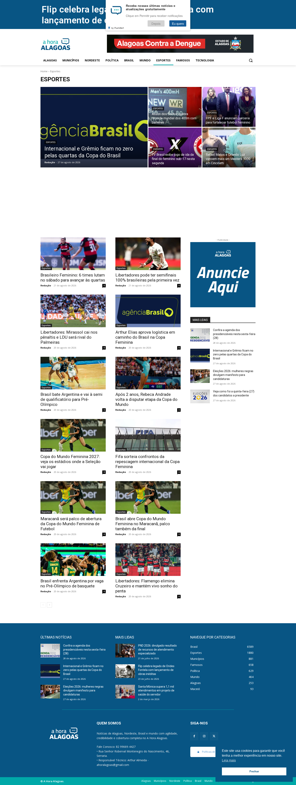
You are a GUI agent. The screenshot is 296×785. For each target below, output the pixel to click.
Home (44, 71)
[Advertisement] (148, 207)
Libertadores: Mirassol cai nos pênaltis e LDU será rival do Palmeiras (68, 337)
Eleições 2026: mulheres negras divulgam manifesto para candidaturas (233, 375)
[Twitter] (214, 736)
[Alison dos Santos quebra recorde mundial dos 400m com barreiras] (175, 107)
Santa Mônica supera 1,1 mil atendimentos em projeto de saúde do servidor (156, 690)
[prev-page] (43, 605)
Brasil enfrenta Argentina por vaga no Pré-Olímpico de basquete (71, 583)
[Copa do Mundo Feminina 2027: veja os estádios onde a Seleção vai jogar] (73, 435)
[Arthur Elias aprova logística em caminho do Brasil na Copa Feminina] (148, 311)
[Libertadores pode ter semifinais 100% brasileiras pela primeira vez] (148, 253)
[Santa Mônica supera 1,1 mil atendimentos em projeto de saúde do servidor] (125, 691)
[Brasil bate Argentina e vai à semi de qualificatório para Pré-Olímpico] (73, 373)
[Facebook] (194, 736)
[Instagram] (204, 736)
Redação (45, 285)
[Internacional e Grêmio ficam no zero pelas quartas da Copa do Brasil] (94, 127)
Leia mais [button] (229, 760)
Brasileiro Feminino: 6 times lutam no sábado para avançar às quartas (72, 278)
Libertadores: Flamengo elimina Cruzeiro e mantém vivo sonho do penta (146, 586)
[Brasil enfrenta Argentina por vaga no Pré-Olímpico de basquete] (73, 559)
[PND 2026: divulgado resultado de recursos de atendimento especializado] (125, 650)
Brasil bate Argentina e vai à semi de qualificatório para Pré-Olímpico (71, 399)
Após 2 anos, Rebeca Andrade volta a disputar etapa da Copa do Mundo (146, 399)
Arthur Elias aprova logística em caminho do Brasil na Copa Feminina (145, 337)
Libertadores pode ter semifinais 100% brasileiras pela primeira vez (147, 278)
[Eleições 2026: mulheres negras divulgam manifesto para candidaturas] (200, 376)
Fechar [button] (254, 771)
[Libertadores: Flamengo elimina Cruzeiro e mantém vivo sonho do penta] (148, 559)
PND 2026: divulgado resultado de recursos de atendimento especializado (157, 649)
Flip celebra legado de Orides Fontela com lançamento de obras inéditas (156, 670)
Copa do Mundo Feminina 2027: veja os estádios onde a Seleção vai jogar (70, 461)
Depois (156, 23)
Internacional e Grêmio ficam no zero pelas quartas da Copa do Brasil (233, 354)
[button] (251, 60)
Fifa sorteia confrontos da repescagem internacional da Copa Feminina (147, 461)
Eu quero (178, 23)
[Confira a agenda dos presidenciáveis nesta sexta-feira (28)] (200, 335)
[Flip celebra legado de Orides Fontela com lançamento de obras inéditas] (125, 671)
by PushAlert (117, 27)
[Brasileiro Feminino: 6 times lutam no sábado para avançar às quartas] (73, 253)
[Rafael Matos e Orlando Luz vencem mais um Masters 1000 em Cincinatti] (229, 147)
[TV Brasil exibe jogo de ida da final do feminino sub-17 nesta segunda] (175, 147)
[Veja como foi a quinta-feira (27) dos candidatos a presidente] (200, 396)
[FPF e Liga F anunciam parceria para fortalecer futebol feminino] (229, 107)
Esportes (50, 142)
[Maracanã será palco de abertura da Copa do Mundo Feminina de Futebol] (73, 497)
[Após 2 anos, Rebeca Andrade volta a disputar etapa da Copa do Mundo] (148, 373)
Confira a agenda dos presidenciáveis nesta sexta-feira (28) (234, 333)
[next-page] (49, 605)
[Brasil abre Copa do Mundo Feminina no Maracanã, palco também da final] (148, 497)
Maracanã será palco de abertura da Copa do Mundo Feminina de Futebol (70, 523)
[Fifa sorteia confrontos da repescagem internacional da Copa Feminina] (148, 435)
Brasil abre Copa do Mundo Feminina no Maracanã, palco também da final (142, 523)
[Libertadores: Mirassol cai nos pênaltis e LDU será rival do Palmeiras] (73, 311)
